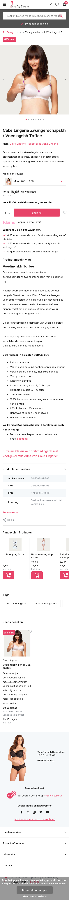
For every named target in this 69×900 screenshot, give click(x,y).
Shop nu (37, 212)
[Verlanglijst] (57, 4)
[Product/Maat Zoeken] (61, 16)
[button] (26, 119)
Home (18, 32)
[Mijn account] (50, 5)
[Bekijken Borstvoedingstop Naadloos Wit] (43, 545)
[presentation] (3, 79)
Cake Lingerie (18, 143)
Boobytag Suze (15, 554)
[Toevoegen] (8, 575)
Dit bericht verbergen (34, 890)
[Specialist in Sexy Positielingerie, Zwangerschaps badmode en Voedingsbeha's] (28, 4)
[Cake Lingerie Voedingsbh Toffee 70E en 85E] (17, 643)
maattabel (22, 438)
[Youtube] (47, 812)
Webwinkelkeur (53, 795)
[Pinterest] (40, 812)
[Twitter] (28, 812)
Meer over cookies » (35, 896)
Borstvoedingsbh (16, 603)
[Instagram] (34, 812)
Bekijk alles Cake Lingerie (43, 143)
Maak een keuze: (13, 173)
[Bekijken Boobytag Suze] (15, 545)
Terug (9, 32)
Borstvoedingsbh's (46, 603)
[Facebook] (21, 812)
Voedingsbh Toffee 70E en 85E (17, 666)
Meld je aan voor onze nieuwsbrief (35, 818)
